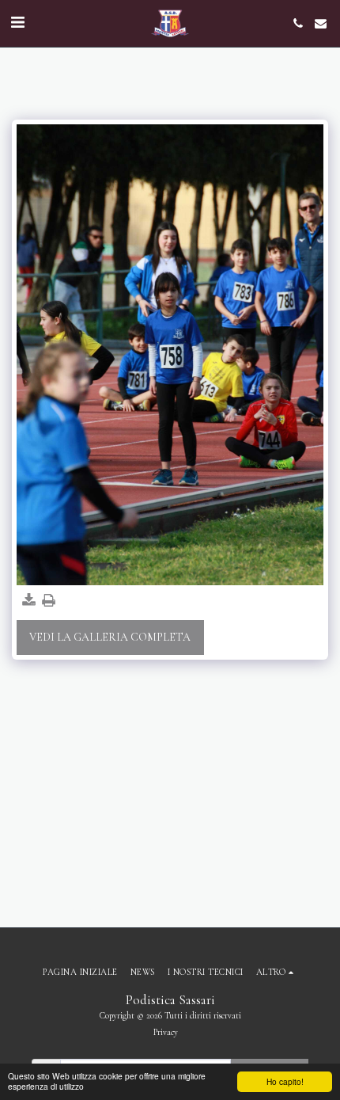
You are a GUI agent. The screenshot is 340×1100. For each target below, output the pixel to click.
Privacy (165, 1032)
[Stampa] (49, 600)
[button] (17, 23)
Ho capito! (285, 1081)
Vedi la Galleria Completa (110, 637)
